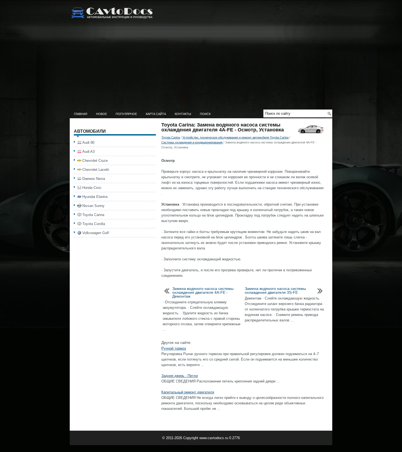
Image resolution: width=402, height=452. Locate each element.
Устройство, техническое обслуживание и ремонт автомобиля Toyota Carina (235, 137)
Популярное (126, 114)
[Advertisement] (201, 68)
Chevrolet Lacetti (95, 170)
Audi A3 (88, 151)
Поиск (205, 114)
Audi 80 (88, 142)
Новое (101, 114)
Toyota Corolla (93, 224)
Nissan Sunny (93, 206)
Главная (80, 114)
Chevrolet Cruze (95, 161)
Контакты (183, 114)
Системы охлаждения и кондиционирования (192, 142)
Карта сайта (156, 114)
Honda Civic (91, 188)
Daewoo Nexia (93, 179)
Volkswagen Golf (95, 233)
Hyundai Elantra (94, 197)
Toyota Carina (170, 137)
